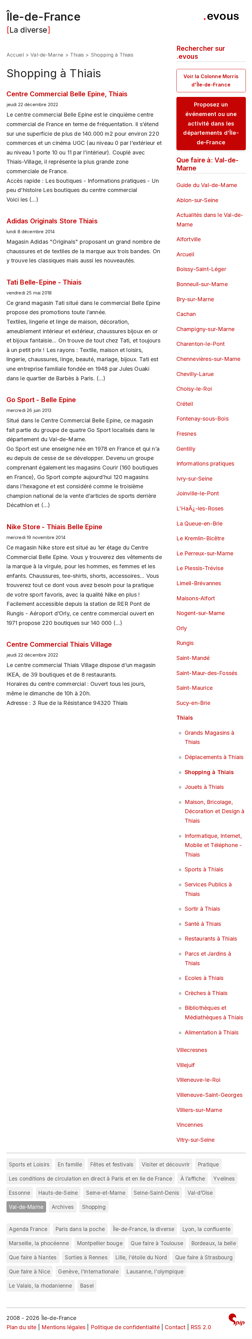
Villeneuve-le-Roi (198, 1080)
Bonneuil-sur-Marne (202, 284)
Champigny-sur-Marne (205, 329)
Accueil (15, 55)
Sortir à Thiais (202, 908)
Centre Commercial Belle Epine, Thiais (67, 94)
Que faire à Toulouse (157, 1243)
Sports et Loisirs (29, 1164)
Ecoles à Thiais (204, 978)
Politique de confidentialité (125, 1327)
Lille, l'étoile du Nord (141, 1257)
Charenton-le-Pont (200, 344)
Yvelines (224, 1178)
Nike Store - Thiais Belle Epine (54, 527)
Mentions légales (63, 1327)
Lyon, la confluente (206, 1229)
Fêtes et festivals (111, 1164)
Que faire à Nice (29, 1271)
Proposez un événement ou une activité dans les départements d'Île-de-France (210, 123)
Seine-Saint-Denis (156, 1192)
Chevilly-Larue (195, 374)
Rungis (185, 643)
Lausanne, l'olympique (155, 1271)
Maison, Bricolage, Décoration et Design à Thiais (215, 811)
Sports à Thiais (204, 869)
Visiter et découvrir (166, 1164)
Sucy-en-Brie (193, 703)
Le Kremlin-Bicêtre (200, 538)
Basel (87, 1285)
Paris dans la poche (80, 1229)
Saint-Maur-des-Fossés (207, 673)
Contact (175, 1327)
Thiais (77, 55)
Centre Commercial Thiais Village (59, 644)
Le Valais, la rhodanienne (40, 1285)
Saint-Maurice (194, 688)
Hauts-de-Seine (58, 1192)
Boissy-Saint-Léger (201, 269)
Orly (181, 628)
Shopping (94, 1207)
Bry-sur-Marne (195, 299)
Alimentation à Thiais (212, 1032)
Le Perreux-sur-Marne (205, 553)
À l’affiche (192, 1178)
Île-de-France (43, 16)
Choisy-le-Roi (194, 389)
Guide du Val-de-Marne (206, 185)
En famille (70, 1164)
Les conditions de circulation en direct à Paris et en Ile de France (90, 1178)
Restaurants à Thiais (211, 938)
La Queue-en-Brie (199, 523)
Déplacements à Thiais (214, 757)
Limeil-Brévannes (198, 583)
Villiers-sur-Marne (199, 1110)
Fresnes (186, 433)
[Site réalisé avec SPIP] (236, 1320)
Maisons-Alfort (195, 598)
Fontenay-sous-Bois (202, 418)
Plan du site (21, 1327)
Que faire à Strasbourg (204, 1257)
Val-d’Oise (200, 1192)
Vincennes (189, 1124)
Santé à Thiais (203, 924)
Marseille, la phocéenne (39, 1243)
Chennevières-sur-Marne (208, 359)
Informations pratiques (205, 463)
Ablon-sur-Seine (197, 200)
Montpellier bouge (100, 1243)
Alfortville (188, 239)
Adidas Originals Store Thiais (52, 221)
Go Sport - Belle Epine (41, 400)
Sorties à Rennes (86, 1257)
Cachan (186, 314)
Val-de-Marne (46, 55)
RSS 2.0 (201, 1327)
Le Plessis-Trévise (199, 568)
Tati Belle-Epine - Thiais (44, 282)
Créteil (184, 404)
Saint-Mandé (193, 658)
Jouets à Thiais (204, 787)
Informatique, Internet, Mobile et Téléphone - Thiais (213, 845)
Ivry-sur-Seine (194, 478)
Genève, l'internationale (88, 1271)
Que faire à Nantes (33, 1257)
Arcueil (185, 254)
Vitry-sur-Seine (195, 1140)
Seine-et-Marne (106, 1192)
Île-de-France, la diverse (144, 1229)
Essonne (19, 1192)
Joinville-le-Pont (197, 493)
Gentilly (185, 449)
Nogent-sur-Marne (200, 613)
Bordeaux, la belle (213, 1243)
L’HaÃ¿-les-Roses (200, 508)
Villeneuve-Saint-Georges (209, 1095)
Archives (63, 1207)
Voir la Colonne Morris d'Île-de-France (210, 80)
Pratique (208, 1164)
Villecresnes (191, 1050)
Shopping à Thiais (209, 772)
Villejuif (185, 1065)
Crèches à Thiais (206, 993)
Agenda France (28, 1229)
